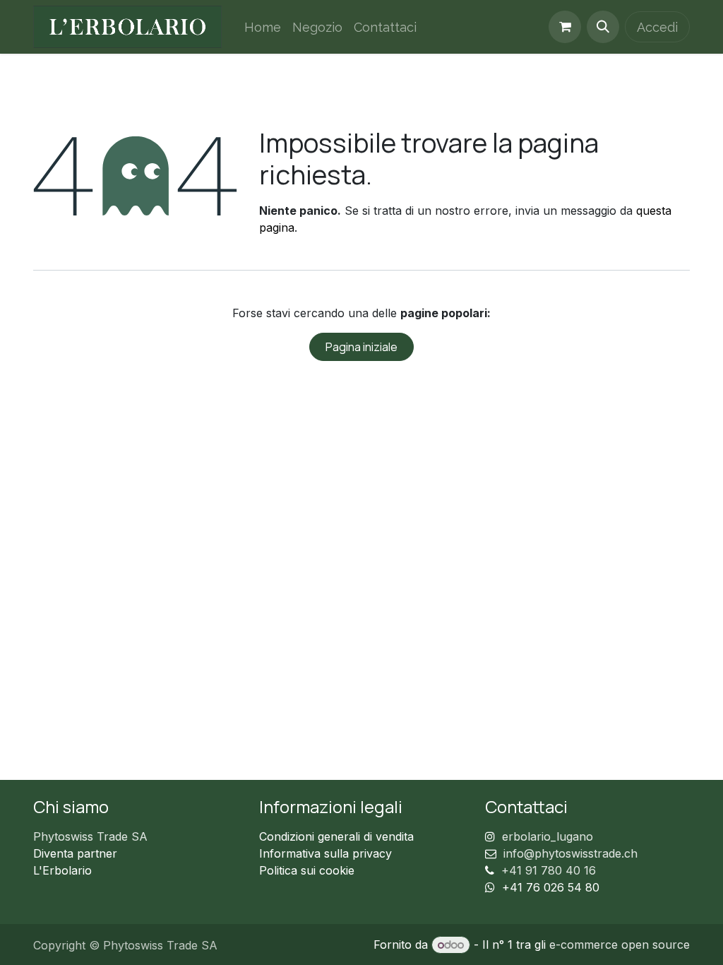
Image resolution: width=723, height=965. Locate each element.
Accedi (657, 27)
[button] (603, 27)
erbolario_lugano (547, 836)
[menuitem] (263, 27)
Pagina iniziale (361, 347)
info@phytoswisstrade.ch (570, 853)
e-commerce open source (619, 944)
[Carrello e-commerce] (565, 27)
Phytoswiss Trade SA (90, 836)
